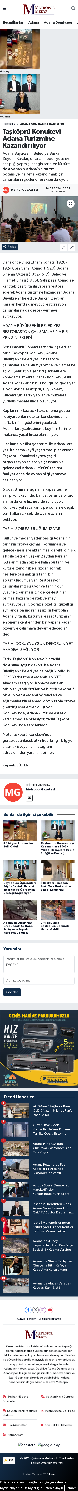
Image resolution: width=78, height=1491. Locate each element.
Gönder (12, 992)
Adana (33, 22)
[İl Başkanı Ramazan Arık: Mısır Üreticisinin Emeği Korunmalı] (58, 870)
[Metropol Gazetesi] (13, 792)
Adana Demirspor (58, 22)
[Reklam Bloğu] (39, 1049)
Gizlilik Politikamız (50, 1318)
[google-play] (49, 1446)
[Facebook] (28, 1310)
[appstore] (27, 1446)
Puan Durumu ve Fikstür (60, 1410)
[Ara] (73, 8)
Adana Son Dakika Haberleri (42, 124)
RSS (10, 1460)
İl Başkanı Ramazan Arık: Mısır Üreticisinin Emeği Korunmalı (56, 886)
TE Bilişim (49, 1474)
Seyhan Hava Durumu (60, 1396)
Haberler (9, 124)
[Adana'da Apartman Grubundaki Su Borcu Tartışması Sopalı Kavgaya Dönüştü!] (20, 910)
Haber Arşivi (15, 1434)
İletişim (31, 1318)
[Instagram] (42, 1310)
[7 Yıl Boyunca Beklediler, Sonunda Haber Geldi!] (58, 910)
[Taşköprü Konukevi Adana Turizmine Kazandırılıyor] (39, 219)
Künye (21, 1318)
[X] (35, 1310)
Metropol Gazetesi (40, 789)
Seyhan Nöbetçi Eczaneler (16, 1399)
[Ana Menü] (4, 8)
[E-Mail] (29, 798)
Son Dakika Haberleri (58, 1425)
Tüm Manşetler (17, 1425)
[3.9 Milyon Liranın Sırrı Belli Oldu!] (20, 830)
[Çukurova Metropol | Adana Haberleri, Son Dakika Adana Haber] (39, 8)
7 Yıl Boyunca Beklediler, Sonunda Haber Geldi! (55, 926)
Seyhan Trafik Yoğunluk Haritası (20, 1413)
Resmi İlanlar (13, 22)
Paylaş (12, 246)
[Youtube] (50, 1310)
